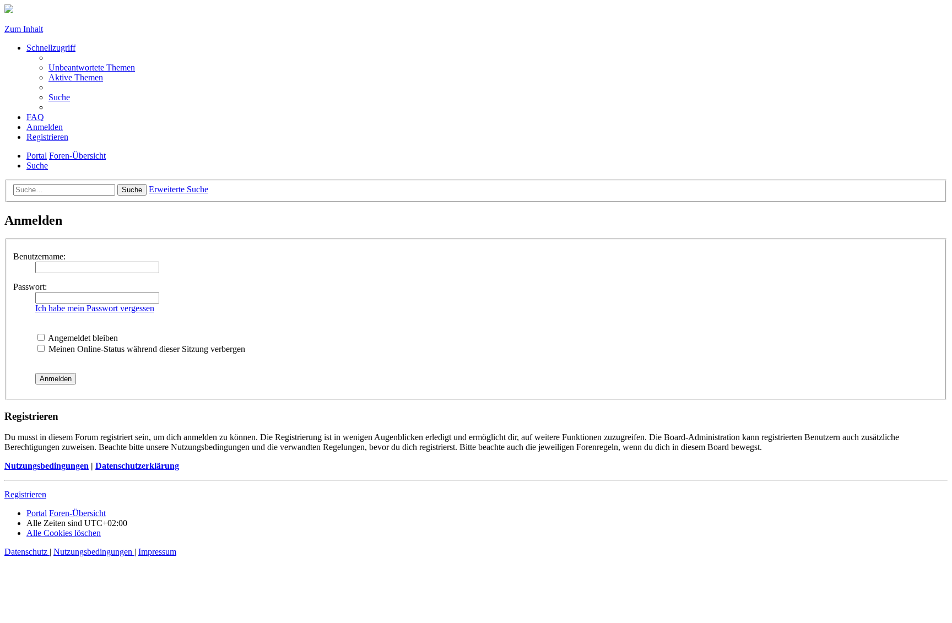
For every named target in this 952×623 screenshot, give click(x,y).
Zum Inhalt (23, 29)
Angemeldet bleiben (82, 338)
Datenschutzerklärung (137, 465)
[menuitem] (91, 67)
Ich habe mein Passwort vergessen (94, 308)
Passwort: (30, 286)
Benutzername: (39, 256)
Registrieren (25, 494)
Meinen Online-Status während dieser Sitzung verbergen (145, 349)
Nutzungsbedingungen (46, 465)
